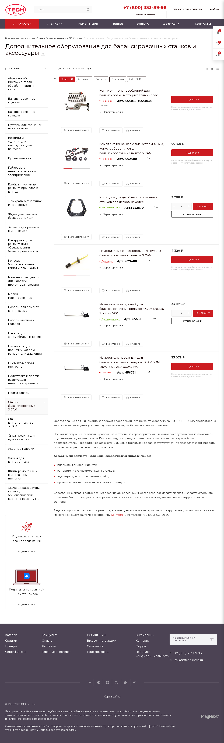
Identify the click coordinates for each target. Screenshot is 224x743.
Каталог (11, 635)
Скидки (11, 640)
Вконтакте (89, 682)
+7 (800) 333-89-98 (145, 7)
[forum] (116, 682)
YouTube (98, 682)
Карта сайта (112, 696)
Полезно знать (97, 652)
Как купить (50, 635)
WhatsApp (125, 682)
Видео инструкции (101, 640)
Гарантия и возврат (56, 652)
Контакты (117, 514)
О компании (145, 635)
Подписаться (26, 604)
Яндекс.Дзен (107, 682)
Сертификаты (15, 652)
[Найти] (88, 9)
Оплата (47, 640)
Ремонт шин (96, 635)
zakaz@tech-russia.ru (189, 660)
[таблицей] (217, 68)
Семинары (95, 646)
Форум (141, 646)
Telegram (134, 682)
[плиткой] (206, 68)
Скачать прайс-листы (187, 9)
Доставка (49, 646)
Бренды (11, 646)
